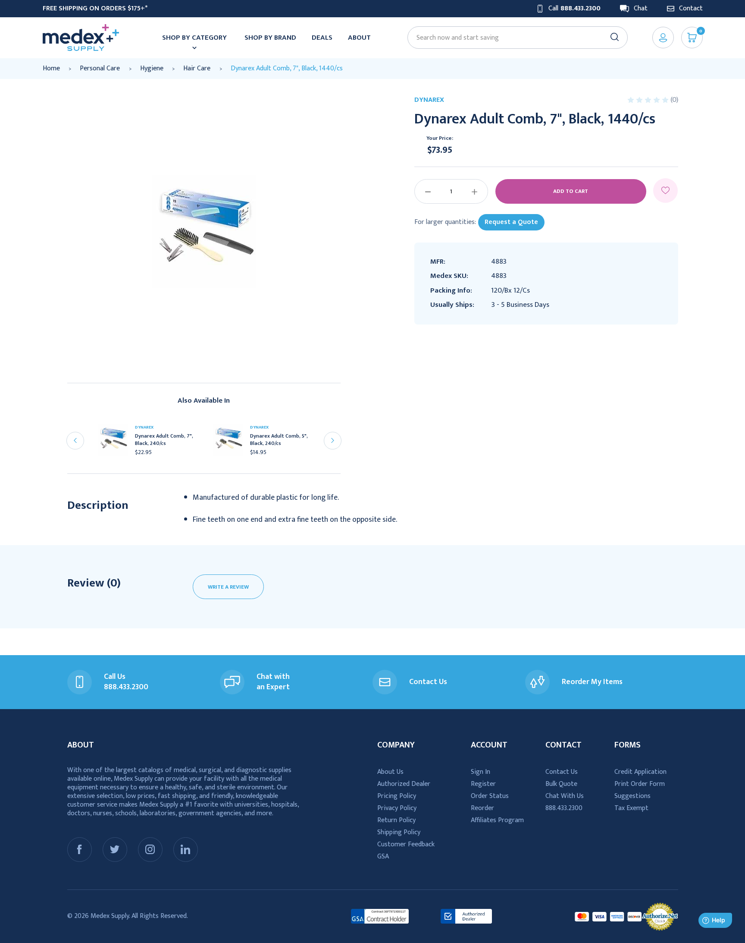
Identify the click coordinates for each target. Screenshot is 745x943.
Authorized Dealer (403, 784)
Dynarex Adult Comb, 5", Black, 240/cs (279, 439)
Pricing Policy (396, 796)
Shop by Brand (270, 38)
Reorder (482, 808)
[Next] (332, 440)
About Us (390, 772)
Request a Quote (511, 222)
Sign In (480, 772)
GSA (383, 856)
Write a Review (228, 587)
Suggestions (632, 796)
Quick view (116, 442)
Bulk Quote (561, 784)
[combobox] (513, 37)
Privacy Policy (396, 808)
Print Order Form (639, 784)
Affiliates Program (497, 820)
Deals (322, 38)
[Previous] (75, 440)
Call (574, 8)
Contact (691, 8)
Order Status (490, 796)
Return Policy (396, 820)
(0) (674, 100)
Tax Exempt (631, 808)
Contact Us (561, 772)
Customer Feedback (406, 844)
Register (483, 784)
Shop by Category (194, 38)
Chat (641, 8)
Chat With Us (564, 796)
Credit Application (640, 772)
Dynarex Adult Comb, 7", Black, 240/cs (164, 439)
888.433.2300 (563, 808)
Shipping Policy (398, 832)
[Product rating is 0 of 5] (648, 100)
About (359, 38)
